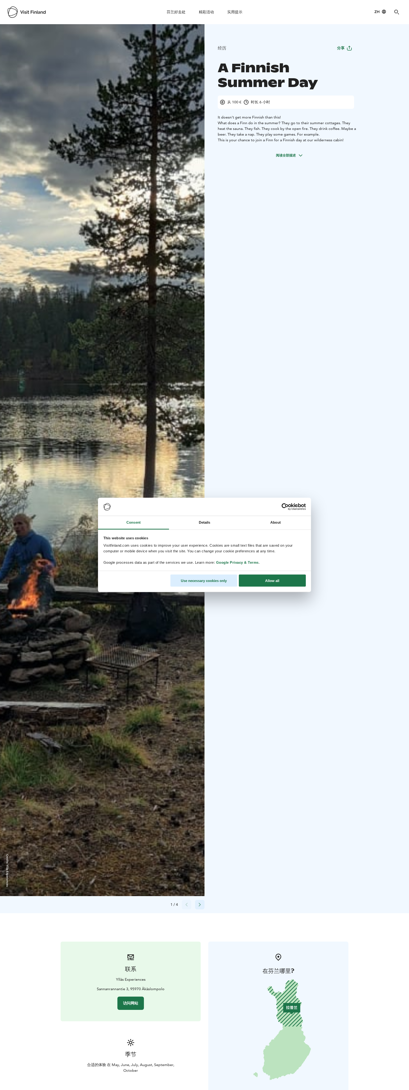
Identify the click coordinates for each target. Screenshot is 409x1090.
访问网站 (130, 1003)
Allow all (272, 581)
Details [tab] (204, 522)
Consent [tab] (133, 522)
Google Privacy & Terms (237, 562)
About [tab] (275, 522)
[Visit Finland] (27, 12)
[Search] (396, 12)
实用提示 (234, 11)
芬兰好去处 (176, 11)
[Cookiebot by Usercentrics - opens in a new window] (285, 506)
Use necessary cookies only (204, 581)
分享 (341, 48)
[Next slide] (199, 904)
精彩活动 (206, 11)
